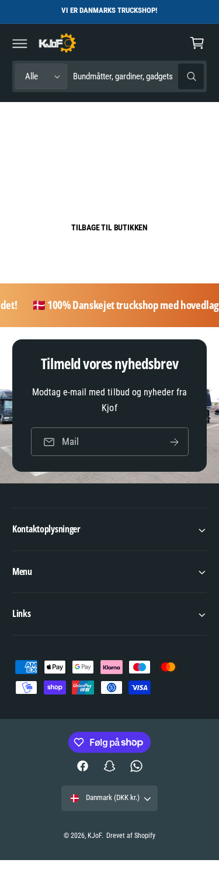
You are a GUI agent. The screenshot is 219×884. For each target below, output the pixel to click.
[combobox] (138, 77)
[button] (19, 43)
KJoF (95, 836)
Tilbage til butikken (109, 227)
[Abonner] (174, 441)
